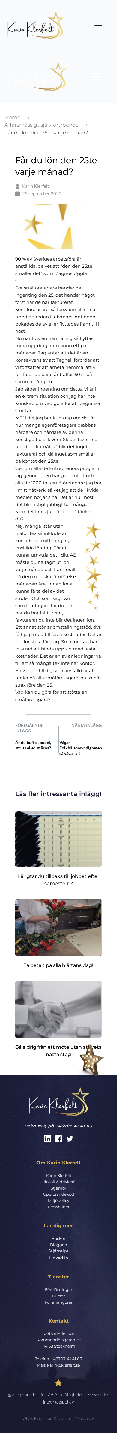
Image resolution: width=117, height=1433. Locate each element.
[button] (98, 25)
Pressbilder (59, 1206)
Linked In (58, 1258)
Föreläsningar (58, 1289)
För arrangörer (59, 1302)
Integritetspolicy (58, 1402)
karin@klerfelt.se (63, 1365)
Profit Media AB (79, 1418)
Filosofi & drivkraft (58, 1181)
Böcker (58, 1238)
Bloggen (58, 1244)
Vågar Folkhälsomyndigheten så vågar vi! (80, 748)
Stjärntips (58, 1251)
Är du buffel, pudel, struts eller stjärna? (33, 745)
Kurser (58, 1295)
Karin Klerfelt (58, 1175)
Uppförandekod (58, 1194)
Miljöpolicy (58, 1200)
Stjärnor (58, 1188)
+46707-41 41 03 (66, 1358)
